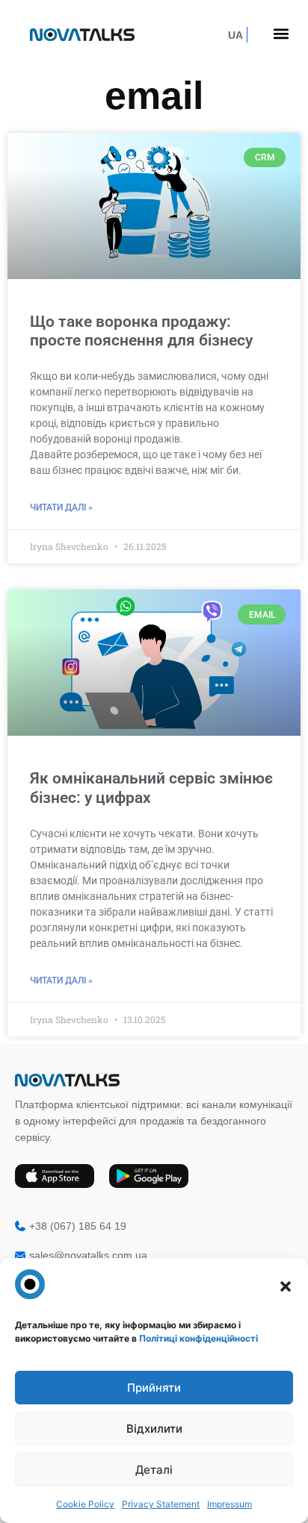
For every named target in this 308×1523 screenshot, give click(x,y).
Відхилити (154, 1429)
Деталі (154, 1470)
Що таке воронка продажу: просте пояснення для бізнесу (141, 331)
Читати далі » (61, 507)
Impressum (229, 1504)
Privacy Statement (161, 1504)
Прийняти (154, 1387)
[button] (285, 1286)
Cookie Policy (85, 1504)
